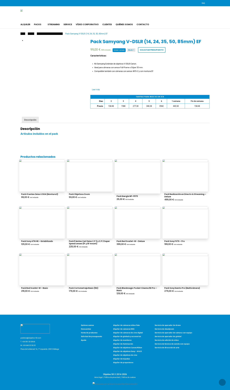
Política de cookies (129, 377)
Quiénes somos (87, 325)
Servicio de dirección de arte (167, 348)
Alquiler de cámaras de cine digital (128, 333)
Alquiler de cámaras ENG (123, 329)
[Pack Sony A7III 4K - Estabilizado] (42, 222)
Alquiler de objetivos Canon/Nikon (127, 348)
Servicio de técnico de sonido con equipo (172, 344)
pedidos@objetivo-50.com (30, 338)
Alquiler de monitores (122, 340)
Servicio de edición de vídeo (167, 340)
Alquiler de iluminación (123, 344)
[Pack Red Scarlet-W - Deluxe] (137, 222)
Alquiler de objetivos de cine (125, 355)
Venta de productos (89, 333)
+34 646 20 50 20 (29, 345)
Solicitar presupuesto (152, 50)
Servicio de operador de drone (168, 325)
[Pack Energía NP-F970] (137, 176)
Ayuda (83, 340)
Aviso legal (98, 377)
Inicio (22, 33)
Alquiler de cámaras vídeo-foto (126, 325)
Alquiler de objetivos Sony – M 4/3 (127, 351)
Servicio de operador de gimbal (168, 336)
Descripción (30, 120)
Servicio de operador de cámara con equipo (173, 333)
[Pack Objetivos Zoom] (90, 175)
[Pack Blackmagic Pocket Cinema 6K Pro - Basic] (137, 269)
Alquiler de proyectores (123, 363)
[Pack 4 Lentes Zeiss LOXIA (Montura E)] (42, 175)
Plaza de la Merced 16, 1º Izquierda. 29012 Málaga (39, 349)
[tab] (30, 120)
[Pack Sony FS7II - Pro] (185, 222)
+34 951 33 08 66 (28, 342)
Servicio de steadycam (164, 329)
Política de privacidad (112, 377)
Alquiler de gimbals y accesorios (127, 336)
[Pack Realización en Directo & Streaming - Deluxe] (185, 175)
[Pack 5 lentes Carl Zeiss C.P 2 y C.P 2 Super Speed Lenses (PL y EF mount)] (90, 222)
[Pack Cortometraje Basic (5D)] (90, 269)
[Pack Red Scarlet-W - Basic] (42, 269)
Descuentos (86, 329)
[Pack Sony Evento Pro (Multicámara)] (185, 269)
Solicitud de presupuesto (91, 336)
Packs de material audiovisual (50, 33)
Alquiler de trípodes (121, 359)
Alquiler (31, 33)
